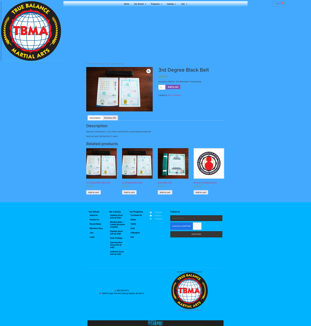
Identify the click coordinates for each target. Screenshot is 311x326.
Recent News (95, 224)
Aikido (133, 219)
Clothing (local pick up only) (116, 216)
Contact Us (94, 219)
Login (92, 237)
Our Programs (136, 211)
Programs (155, 4)
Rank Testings (99, 64)
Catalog (170, 4)
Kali (132, 237)
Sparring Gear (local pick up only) (116, 244)
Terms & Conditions (194, 310)
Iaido (132, 228)
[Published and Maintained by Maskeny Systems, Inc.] (155, 324)
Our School (139, 4)
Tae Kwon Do (136, 215)
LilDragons (135, 233)
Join (183, 4)
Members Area (96, 228)
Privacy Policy (182, 310)
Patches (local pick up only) (116, 232)
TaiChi (133, 224)
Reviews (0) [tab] (110, 118)
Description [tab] (95, 118)
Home (126, 4)
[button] (148, 71)
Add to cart (173, 87)
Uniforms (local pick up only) (117, 253)
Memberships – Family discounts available (117, 224)
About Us (94, 215)
